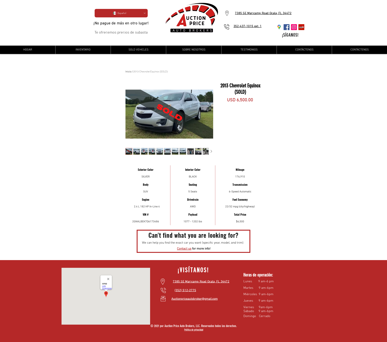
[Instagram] (294, 27)
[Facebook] (286, 27)
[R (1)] (279, 27)
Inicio (128, 71)
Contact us (184, 249)
